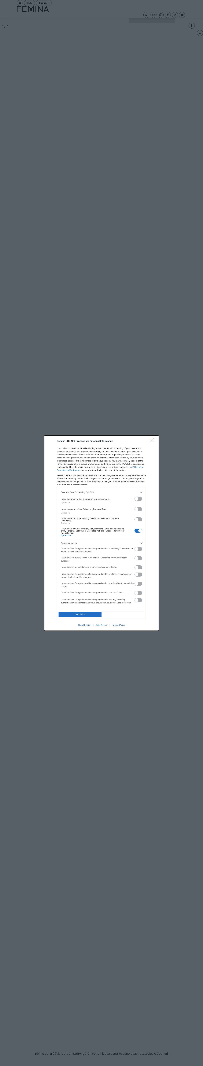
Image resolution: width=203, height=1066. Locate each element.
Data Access (101, 625)
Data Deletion (84, 625)
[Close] (153, 441)
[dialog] (101, 533)
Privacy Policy (118, 625)
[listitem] (101, 492)
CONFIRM (80, 614)
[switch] (138, 499)
